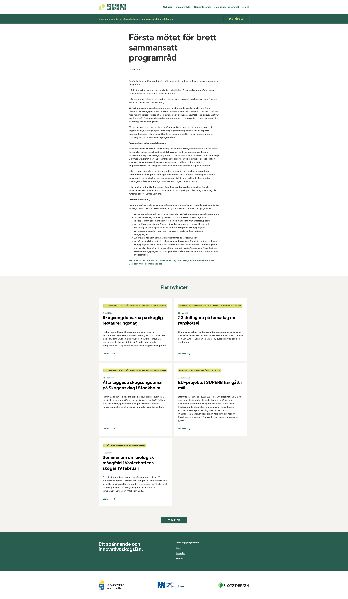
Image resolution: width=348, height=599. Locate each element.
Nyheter (167, 6)
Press (178, 548)
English (245, 6)
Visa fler (174, 520)
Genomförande (202, 6)
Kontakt (180, 558)
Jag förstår (236, 18)
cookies (115, 19)
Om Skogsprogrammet (226, 6)
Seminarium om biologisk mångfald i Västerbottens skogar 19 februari (128, 463)
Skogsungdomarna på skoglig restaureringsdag (133, 320)
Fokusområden (183, 6)
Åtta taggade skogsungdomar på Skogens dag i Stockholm (133, 385)
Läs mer (106, 353)
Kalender (180, 553)
